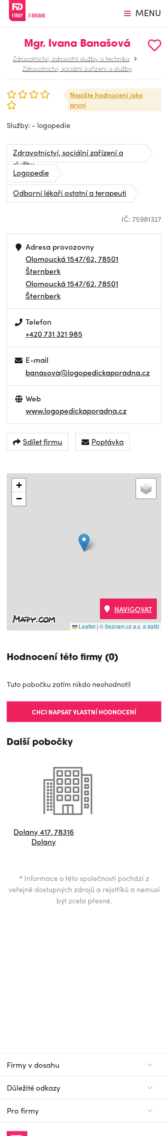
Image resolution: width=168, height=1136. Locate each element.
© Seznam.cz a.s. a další (129, 626)
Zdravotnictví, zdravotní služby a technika (71, 58)
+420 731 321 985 (54, 333)
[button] (84, 542)
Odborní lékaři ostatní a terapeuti (69, 192)
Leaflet (86, 626)
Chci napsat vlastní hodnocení (84, 711)
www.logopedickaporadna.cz (76, 410)
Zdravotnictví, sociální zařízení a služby (77, 68)
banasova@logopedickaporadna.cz (88, 372)
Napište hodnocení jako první (106, 100)
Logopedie (31, 172)
